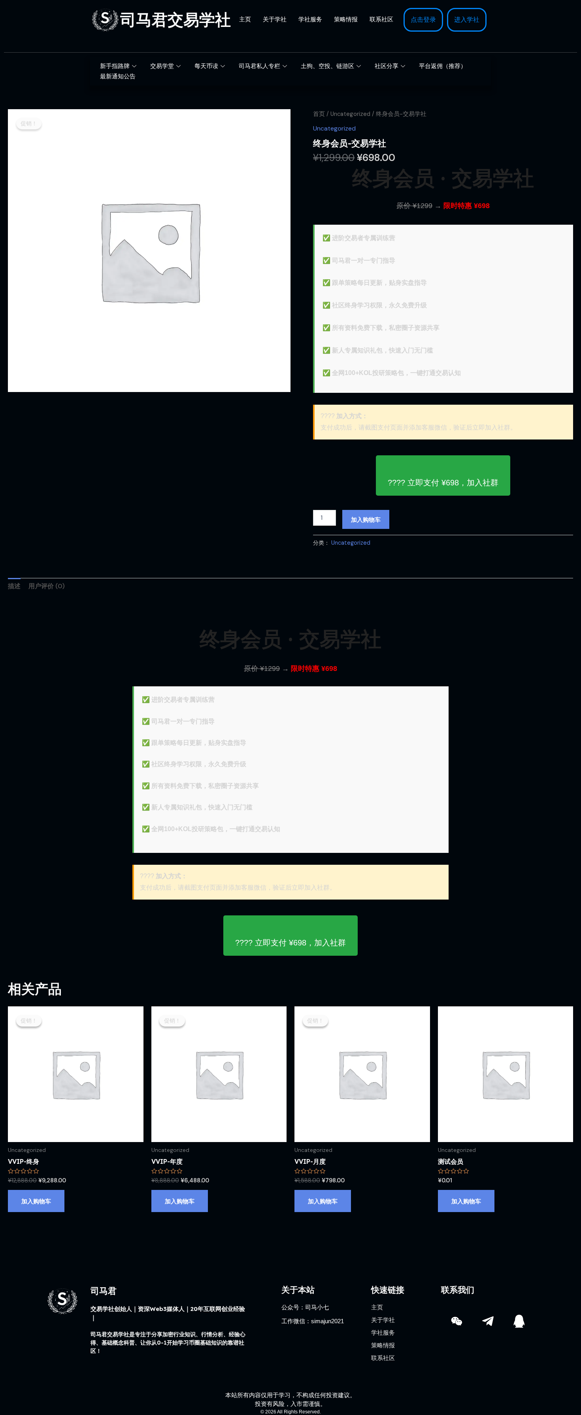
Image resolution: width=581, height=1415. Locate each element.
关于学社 (275, 19)
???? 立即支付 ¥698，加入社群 (443, 482)
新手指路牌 (115, 66)
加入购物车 (366, 519)
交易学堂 (162, 66)
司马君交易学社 (175, 19)
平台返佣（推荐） (442, 66)
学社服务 (310, 19)
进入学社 (466, 19)
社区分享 (386, 66)
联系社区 (381, 19)
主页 (245, 19)
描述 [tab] (14, 586)
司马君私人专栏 (259, 66)
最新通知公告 (118, 76)
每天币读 (206, 66)
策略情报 (346, 19)
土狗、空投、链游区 (327, 66)
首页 (319, 114)
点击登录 (423, 19)
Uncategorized (350, 114)
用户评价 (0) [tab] (46, 586)
